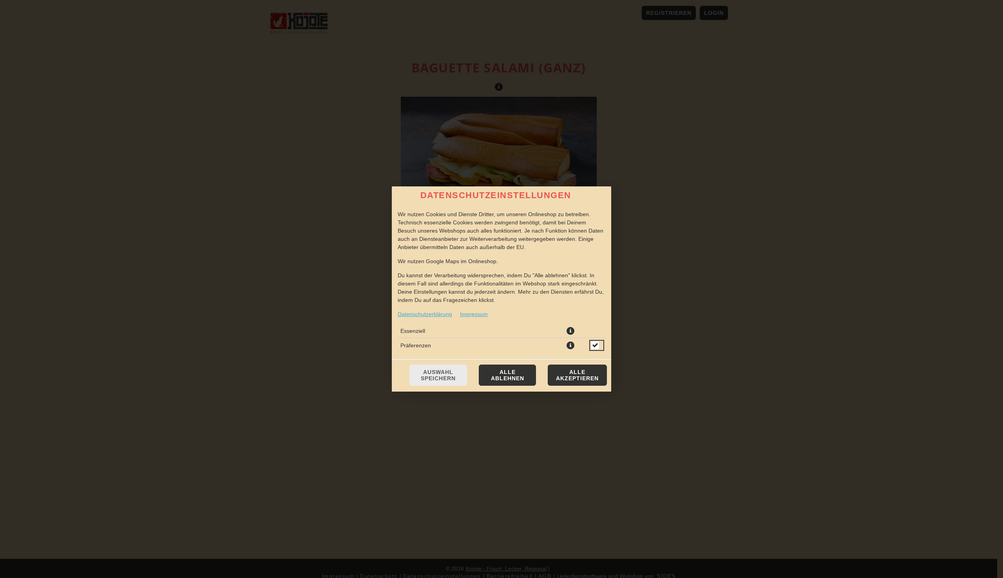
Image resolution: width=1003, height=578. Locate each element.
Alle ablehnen (507, 375)
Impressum (474, 314)
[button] (570, 331)
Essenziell (412, 331)
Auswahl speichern (438, 375)
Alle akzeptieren (577, 375)
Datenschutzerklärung (425, 314)
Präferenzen (415, 345)
